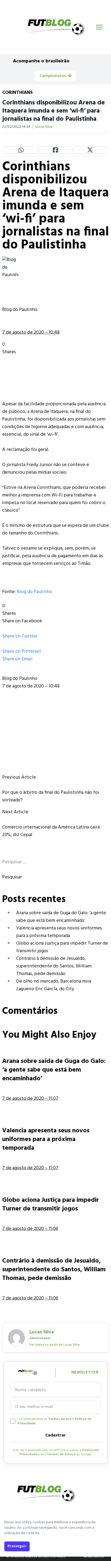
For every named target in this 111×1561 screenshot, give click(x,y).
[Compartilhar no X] (90, 150)
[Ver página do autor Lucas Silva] (16, 1337)
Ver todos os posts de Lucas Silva (54, 1345)
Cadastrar (55, 1435)
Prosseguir (17, 1546)
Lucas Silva (43, 127)
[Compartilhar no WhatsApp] (21, 150)
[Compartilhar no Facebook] (55, 150)
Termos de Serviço (61, 1454)
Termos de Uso (60, 1419)
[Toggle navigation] (99, 27)
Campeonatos (53, 75)
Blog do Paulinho (34, 592)
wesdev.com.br (94, 1556)
